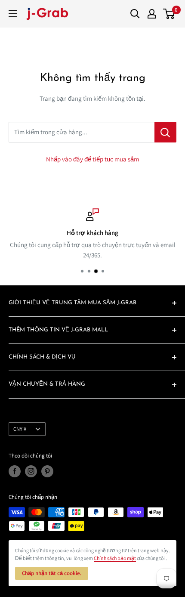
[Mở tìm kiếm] (135, 14)
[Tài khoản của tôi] (152, 14)
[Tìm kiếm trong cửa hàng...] (165, 132)
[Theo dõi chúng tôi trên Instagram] (31, 471)
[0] (169, 14)
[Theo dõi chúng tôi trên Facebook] (15, 471)
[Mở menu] (13, 13)
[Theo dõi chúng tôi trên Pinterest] (47, 471)
